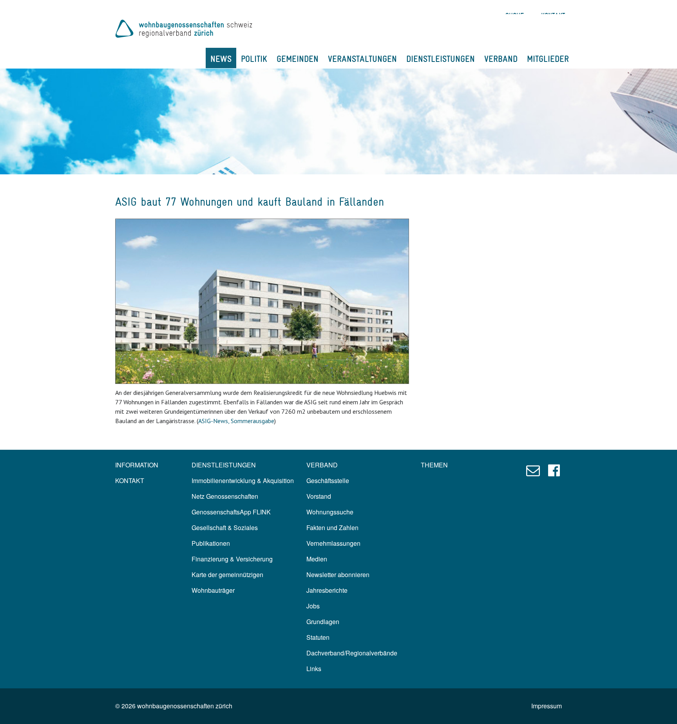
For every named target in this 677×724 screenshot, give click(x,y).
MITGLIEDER (548, 59)
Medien (316, 558)
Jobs (313, 605)
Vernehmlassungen (333, 543)
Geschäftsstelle (327, 480)
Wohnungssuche (329, 511)
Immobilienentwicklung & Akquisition (243, 480)
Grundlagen (322, 621)
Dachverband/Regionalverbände (351, 652)
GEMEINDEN (298, 59)
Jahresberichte (327, 590)
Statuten (317, 637)
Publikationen (211, 543)
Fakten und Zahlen (332, 527)
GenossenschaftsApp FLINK (231, 511)
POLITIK (254, 59)
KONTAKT (129, 480)
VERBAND (501, 59)
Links (313, 668)
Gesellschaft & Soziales (225, 527)
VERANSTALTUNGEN (362, 59)
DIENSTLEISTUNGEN (440, 59)
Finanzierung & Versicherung (232, 558)
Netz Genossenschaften (225, 496)
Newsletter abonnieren (337, 574)
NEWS (221, 59)
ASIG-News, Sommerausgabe (236, 421)
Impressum (546, 705)
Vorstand (318, 496)
